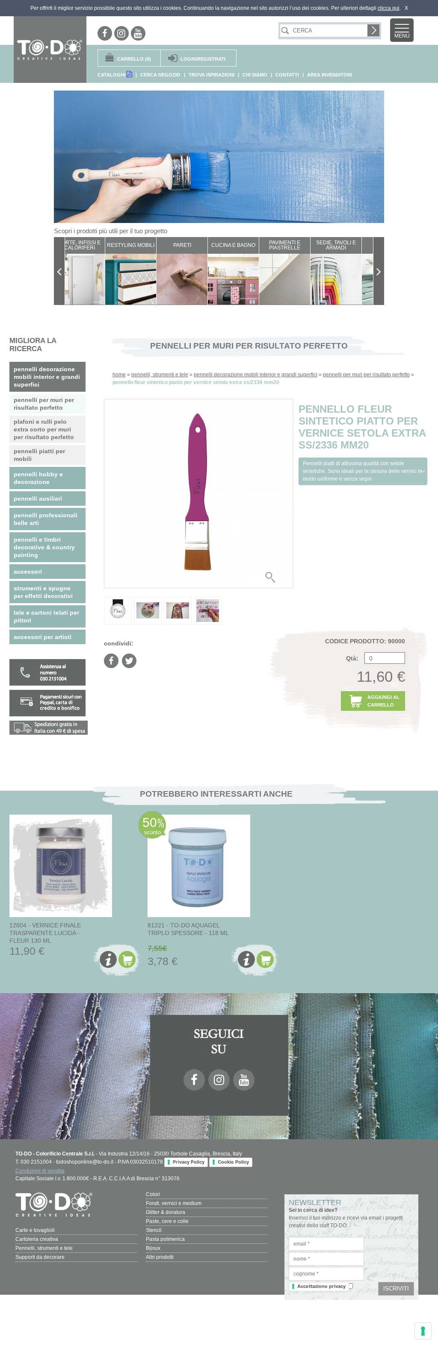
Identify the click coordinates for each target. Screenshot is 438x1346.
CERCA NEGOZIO (160, 74)
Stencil (154, 1230)
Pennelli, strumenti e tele (44, 1248)
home (119, 375)
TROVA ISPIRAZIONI (211, 74)
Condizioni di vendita (40, 1171)
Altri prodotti (160, 1257)
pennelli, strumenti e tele (159, 375)
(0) (134, 59)
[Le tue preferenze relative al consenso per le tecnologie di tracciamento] (423, 1331)
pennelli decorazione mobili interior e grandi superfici (255, 375)
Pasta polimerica (165, 1239)
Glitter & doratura (165, 1212)
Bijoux (153, 1248)
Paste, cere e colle (167, 1221)
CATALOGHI (112, 74)
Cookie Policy (233, 1162)
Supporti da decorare (40, 1257)
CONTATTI (287, 74)
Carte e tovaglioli (35, 1230)
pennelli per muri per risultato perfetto (366, 375)
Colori (153, 1194)
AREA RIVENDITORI (329, 74)
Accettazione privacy (321, 1286)
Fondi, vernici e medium (173, 1203)
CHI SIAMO (255, 74)
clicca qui (389, 8)
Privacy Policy (188, 1162)
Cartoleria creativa (36, 1239)
